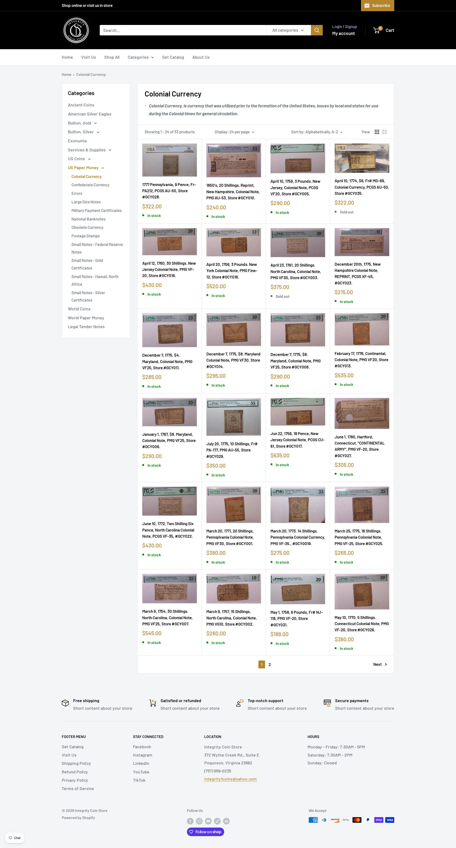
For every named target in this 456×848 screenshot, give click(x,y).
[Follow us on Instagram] (199, 820)
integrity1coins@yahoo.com (230, 778)
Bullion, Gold (80, 122)
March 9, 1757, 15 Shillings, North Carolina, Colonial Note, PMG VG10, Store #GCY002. (231, 617)
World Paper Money (86, 317)
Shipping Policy (76, 763)
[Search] (317, 30)
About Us (201, 57)
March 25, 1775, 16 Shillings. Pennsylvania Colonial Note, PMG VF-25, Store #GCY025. (359, 537)
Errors (76, 193)
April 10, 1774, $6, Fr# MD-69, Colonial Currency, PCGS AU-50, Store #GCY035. (362, 187)
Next (377, 664)
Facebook (142, 746)
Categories (138, 57)
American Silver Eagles (89, 113)
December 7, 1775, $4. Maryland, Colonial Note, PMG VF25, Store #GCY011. (167, 361)
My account (343, 33)
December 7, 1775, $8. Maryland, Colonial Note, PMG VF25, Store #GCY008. (296, 360)
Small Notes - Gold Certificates (87, 264)
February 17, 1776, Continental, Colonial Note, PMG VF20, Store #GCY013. (361, 359)
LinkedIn (141, 763)
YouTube (141, 771)
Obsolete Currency (87, 227)
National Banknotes (88, 218)
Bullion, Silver (81, 131)
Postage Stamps (85, 235)
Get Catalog (173, 57)
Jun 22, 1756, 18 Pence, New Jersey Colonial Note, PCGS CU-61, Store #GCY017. (298, 439)
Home (67, 57)
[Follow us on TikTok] (217, 820)
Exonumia (77, 140)
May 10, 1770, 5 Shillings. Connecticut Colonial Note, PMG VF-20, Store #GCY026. (362, 623)
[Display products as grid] (377, 132)
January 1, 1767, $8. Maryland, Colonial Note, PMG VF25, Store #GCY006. (169, 440)
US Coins (77, 158)
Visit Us (88, 57)
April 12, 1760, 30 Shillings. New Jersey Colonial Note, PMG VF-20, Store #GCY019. (169, 269)
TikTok (139, 780)
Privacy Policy (75, 780)
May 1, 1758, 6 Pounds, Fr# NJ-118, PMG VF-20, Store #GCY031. (297, 618)
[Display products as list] (385, 132)
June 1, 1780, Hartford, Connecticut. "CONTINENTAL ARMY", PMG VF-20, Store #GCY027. (360, 446)
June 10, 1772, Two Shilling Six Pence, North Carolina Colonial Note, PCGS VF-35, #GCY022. (168, 529)
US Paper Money (84, 167)
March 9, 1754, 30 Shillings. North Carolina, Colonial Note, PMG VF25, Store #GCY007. (167, 617)
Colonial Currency (91, 74)
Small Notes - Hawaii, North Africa (95, 280)
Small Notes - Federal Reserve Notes (97, 248)
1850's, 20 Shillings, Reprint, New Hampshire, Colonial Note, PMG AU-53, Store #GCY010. (233, 191)
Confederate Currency (90, 184)
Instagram (142, 754)
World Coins (79, 308)
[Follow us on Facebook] (190, 820)
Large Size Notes (86, 201)
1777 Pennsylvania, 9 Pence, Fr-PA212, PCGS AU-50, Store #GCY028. (169, 190)
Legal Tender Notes (86, 326)
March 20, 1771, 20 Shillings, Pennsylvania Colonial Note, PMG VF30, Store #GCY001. (230, 537)
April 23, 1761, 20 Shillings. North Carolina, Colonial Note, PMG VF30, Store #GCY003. (296, 271)
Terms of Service (78, 788)
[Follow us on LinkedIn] (226, 820)
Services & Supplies (87, 149)
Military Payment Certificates (96, 210)
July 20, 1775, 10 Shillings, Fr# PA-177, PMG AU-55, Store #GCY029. (232, 450)
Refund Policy (75, 771)
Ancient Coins (81, 104)
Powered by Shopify (78, 817)
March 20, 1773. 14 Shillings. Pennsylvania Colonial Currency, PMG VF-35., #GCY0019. (298, 537)
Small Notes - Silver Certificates (88, 296)
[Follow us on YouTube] (208, 820)
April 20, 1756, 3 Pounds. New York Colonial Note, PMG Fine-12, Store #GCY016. (231, 270)
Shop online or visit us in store (87, 5)
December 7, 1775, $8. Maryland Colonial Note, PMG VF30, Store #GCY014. (233, 360)
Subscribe (381, 5)
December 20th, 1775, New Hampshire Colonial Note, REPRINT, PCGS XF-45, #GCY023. (358, 273)
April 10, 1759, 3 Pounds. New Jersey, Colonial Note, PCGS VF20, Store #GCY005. (295, 187)
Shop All (111, 57)
